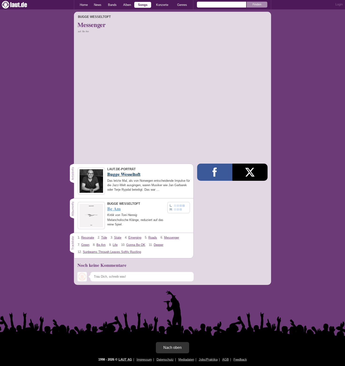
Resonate (87, 237)
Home (84, 5)
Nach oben (172, 348)
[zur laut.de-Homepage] (19, 4)
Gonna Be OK (135, 245)
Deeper (158, 245)
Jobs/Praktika (208, 359)
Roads (152, 237)
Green (85, 245)
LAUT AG (125, 359)
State (117, 237)
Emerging (134, 237)
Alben (127, 5)
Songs (142, 5)
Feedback (240, 359)
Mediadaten (186, 359)
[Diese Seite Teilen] (214, 172)
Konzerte (162, 5)
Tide (104, 237)
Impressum (144, 359)
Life (115, 245)
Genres (182, 5)
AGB (225, 359)
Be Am (101, 245)
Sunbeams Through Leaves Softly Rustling (112, 252)
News (97, 5)
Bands (112, 5)
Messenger (171, 237)
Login (339, 4)
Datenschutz (165, 359)
